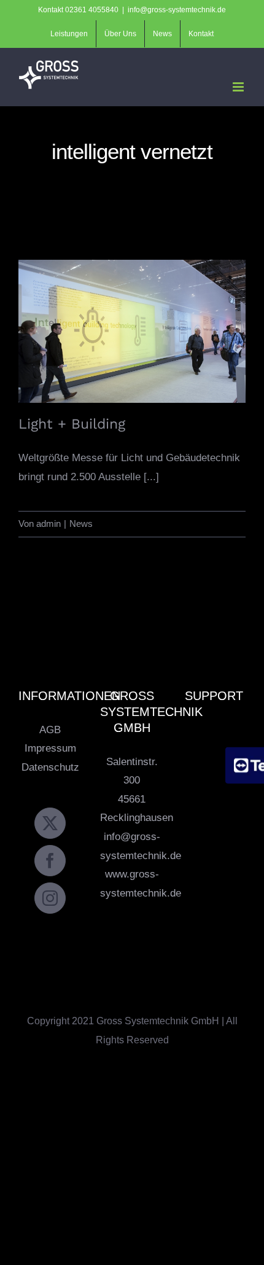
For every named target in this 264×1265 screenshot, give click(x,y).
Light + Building (132, 321)
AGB (50, 730)
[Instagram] (50, 898)
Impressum (50, 748)
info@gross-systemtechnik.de (177, 10)
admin (48, 523)
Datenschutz (50, 767)
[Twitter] (50, 823)
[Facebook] (50, 860)
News (81, 523)
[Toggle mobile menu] (239, 86)
